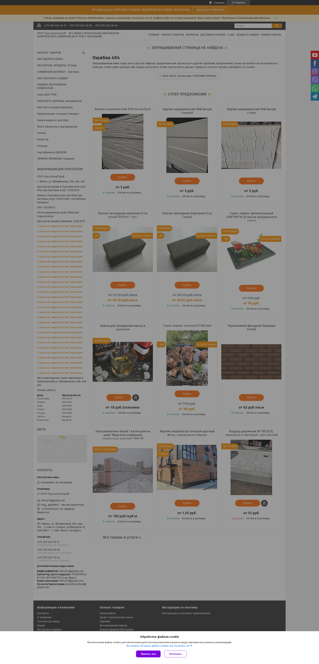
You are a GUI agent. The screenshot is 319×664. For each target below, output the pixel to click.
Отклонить (175, 654)
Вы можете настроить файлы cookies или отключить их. (158, 645)
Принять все (148, 654)
